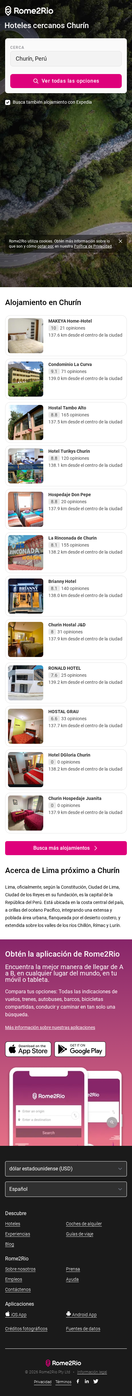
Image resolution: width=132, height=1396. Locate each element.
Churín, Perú (31, 58)
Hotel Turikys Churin (69, 451)
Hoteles (12, 1223)
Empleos (13, 1279)
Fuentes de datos (83, 1328)
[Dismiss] (120, 241)
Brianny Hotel (62, 581)
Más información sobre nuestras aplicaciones (50, 1027)
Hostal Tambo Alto (67, 407)
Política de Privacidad (93, 246)
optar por (45, 246)
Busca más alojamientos (61, 848)
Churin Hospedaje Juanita (75, 798)
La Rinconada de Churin (72, 538)
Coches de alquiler (84, 1223)
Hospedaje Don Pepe (69, 494)
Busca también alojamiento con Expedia (52, 102)
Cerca (17, 47)
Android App (84, 1314)
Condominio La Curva (70, 364)
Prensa (73, 1269)
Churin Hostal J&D (67, 624)
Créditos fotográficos (26, 1328)
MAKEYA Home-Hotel (70, 321)
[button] (66, 81)
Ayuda (72, 1279)
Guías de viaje (79, 1233)
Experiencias (17, 1233)
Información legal (92, 1372)
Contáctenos (18, 1289)
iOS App (18, 1314)
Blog (9, 1244)
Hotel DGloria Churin (69, 755)
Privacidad (43, 1382)
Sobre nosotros (20, 1269)
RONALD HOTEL (64, 668)
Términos (63, 1382)
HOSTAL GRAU (63, 711)
